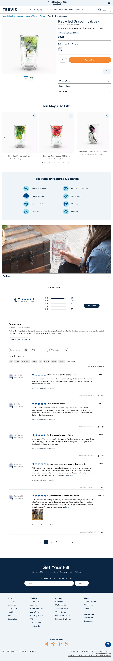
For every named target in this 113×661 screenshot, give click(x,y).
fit (40, 361)
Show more (70, 361)
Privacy (72, 651)
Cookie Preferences (101, 653)
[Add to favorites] (34, 116)
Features (63, 91)
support (46, 361)
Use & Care (34, 612)
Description (64, 81)
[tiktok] (47, 643)
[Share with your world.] (107, 71)
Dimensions (64, 86)
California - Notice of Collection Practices (56, 578)
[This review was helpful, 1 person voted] (98, 487)
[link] (26, 78)
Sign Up (81, 583)
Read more (69, 475)
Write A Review (91, 306)
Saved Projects (61, 608)
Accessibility (104, 651)
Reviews (6, 276)
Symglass (41, 9)
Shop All (11, 601)
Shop (32, 9)
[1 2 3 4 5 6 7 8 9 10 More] (62, 60)
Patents (93, 651)
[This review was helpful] (98, 396)
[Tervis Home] (9, 9)
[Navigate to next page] (72, 542)
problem (61, 361)
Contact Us (34, 601)
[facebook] (59, 643)
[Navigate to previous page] (41, 542)
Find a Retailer (90, 601)
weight (54, 361)
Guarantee (34, 605)
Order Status (60, 612)
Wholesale (88, 617)
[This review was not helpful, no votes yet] (102, 395)
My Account (60, 601)
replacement (25, 361)
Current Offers (36, 622)
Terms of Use (83, 651)
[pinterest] (66, 643)
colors (17, 361)
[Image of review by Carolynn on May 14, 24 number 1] (37, 514)
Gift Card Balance (62, 615)
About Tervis (89, 605)
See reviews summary (94, 28)
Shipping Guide (36, 615)
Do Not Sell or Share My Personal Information (89, 656)
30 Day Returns (36, 608)
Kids (71, 9)
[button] (81, 2)
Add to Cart (90, 60)
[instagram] (53, 643)
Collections (52, 9)
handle (34, 361)
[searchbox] (16, 350)
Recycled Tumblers (39, 16)
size (11, 361)
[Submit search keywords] (99, 9)
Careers (87, 608)
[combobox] (38, 350)
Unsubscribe (35, 626)
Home (4, 16)
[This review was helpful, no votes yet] (98, 427)
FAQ (31, 619)
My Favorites (60, 605)
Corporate (88, 621)
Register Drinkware (63, 619)
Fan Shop (63, 9)
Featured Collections (24, 16)
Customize (79, 9)
